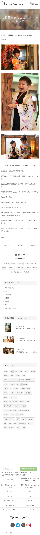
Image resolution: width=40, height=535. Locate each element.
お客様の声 (8, 295)
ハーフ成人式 (7, 388)
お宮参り (7, 301)
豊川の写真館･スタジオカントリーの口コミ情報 (16, 401)
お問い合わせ (27, 393)
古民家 (5, 371)
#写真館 (26, 272)
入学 (10, 423)
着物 (24, 427)
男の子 (16, 371)
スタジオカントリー (9, 419)
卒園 (5, 423)
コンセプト (13, 397)
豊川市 (19, 384)
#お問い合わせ (16, 272)
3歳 (11, 371)
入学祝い (12, 384)
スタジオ (6, 375)
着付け (5, 384)
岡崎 (24, 375)
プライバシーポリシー (28, 419)
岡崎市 (5, 393)
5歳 (12, 375)
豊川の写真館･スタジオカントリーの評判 (15, 406)
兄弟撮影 (33, 371)
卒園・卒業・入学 (10, 308)
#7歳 (4, 268)
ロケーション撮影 (25, 388)
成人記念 (12, 393)
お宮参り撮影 (22, 423)
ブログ (7, 291)
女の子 (26, 371)
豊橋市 (25, 384)
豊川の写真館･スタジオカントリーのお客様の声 (16, 410)
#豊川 (35, 268)
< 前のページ (6, 245)
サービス (6, 414)
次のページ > (34, 245)
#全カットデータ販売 (23, 268)
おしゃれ (15, 388)
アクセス (20, 414)
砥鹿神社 (19, 393)
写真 (15, 423)
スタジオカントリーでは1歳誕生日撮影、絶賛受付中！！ (19, 380)
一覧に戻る (20, 245)
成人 (6, 305)
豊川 (18, 419)
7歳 (21, 371)
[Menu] (36, 3)
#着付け (20, 264)
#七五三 (6, 264)
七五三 (2, 237)
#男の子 (33, 264)
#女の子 (11, 268)
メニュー (13, 414)
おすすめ (30, 423)
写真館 (5, 397)
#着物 (13, 264)
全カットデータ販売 (9, 427)
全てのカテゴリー (10, 288)
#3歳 (27, 264)
